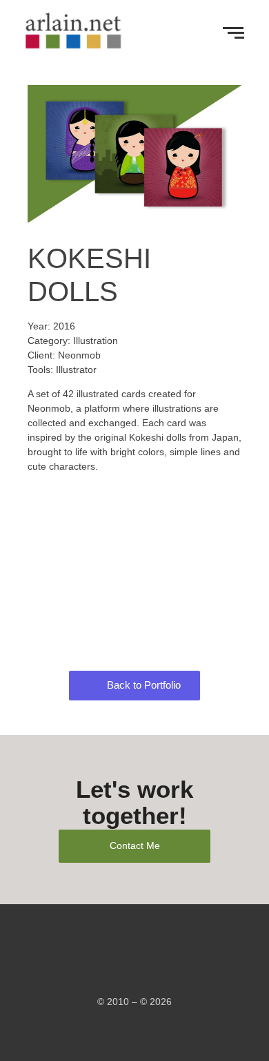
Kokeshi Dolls (134, 571)
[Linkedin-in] (146, 972)
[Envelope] (123, 972)
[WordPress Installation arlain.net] (74, 30)
